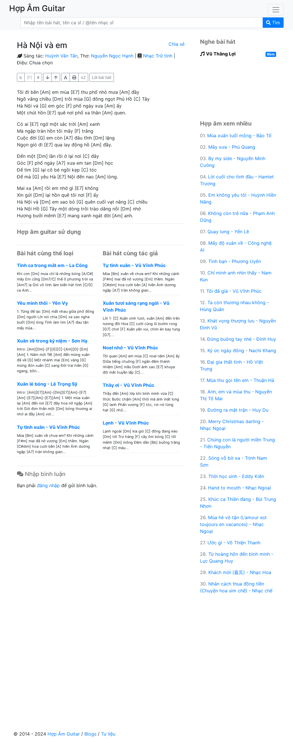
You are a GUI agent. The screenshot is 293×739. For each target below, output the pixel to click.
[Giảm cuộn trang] (56, 77)
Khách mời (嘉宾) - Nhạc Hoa (239, 572)
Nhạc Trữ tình (157, 56)
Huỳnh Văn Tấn (61, 56)
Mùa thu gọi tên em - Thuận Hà (240, 380)
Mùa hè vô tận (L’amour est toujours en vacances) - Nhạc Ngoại (233, 524)
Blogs (90, 734)
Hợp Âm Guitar (63, 734)
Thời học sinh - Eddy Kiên (236, 476)
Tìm (275, 22)
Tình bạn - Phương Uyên (234, 261)
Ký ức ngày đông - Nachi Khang (241, 350)
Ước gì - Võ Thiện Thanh (233, 542)
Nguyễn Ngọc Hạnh (112, 56)
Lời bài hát (101, 77)
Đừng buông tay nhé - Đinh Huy (241, 339)
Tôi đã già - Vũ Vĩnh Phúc (234, 291)
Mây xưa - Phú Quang (231, 147)
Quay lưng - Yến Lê (228, 231)
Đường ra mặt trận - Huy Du (237, 410)
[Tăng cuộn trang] (47, 77)
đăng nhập (48, 485)
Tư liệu (108, 734)
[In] (74, 77)
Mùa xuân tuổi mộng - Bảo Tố (239, 135)
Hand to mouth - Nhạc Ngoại (239, 488)
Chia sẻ (177, 44)
